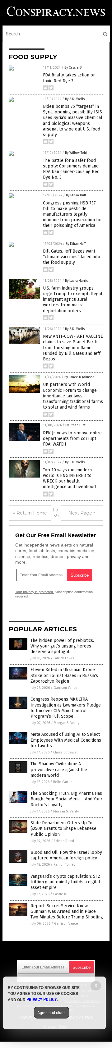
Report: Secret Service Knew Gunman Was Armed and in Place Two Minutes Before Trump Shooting (66, 911)
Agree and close (51, 1012)
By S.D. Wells (75, 99)
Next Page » (82, 513)
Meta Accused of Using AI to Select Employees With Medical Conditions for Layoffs (65, 740)
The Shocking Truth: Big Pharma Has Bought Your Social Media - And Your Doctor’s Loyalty (66, 799)
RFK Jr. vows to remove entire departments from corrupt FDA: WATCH (72, 438)
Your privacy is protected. (34, 592)
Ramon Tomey (64, 865)
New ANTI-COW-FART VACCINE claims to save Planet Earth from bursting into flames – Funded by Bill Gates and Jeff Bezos (73, 348)
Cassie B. (60, 894)
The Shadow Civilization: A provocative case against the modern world (58, 769)
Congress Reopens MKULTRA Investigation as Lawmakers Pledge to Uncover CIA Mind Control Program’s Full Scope (65, 708)
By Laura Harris (76, 281)
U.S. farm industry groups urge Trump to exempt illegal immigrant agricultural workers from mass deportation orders (72, 299)
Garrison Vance (65, 688)
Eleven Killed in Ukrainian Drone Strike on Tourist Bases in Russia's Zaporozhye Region (64, 675)
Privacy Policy (41, 999)
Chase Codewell (65, 752)
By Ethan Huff (76, 195)
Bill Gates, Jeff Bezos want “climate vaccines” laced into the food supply (71, 257)
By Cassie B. (73, 68)
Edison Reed (64, 841)
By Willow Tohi (76, 153)
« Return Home (30, 513)
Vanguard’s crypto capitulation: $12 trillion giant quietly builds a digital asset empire (65, 882)
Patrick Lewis (64, 658)
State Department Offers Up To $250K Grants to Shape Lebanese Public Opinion (63, 828)
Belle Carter (62, 782)
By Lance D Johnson (79, 377)
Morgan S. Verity (66, 723)
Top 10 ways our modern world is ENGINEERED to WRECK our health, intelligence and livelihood (69, 478)
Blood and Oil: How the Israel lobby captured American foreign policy (66, 855)
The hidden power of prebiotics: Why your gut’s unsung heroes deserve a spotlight (62, 646)
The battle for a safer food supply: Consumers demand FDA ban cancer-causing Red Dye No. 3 (71, 169)
